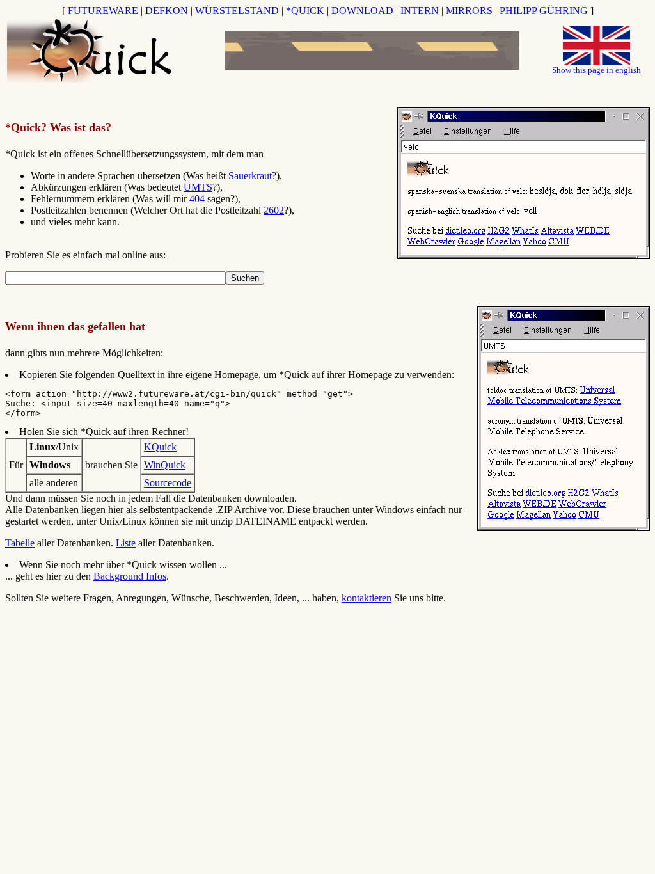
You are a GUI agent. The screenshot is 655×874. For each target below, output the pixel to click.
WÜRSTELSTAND (237, 10)
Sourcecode (167, 482)
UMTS (198, 187)
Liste (126, 542)
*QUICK (305, 10)
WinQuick (164, 464)
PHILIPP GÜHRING (544, 10)
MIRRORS (469, 10)
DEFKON (166, 10)
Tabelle (20, 542)
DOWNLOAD (362, 10)
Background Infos (129, 576)
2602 (274, 210)
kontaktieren (366, 597)
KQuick (160, 446)
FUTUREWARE (103, 10)
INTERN (419, 10)
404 (197, 198)
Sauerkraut (250, 175)
